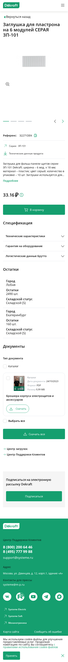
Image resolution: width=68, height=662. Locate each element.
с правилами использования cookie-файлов (30, 646)
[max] (59, 597)
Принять (11, 655)
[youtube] (20, 597)
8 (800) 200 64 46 (17, 547)
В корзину (37, 210)
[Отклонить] (62, 655)
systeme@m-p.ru (14, 584)
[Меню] (62, 5)
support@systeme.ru (18, 557)
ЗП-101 (22, 146)
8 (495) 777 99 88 (17, 551)
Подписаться (34, 496)
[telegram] (46, 597)
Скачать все (37, 434)
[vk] (7, 597)
